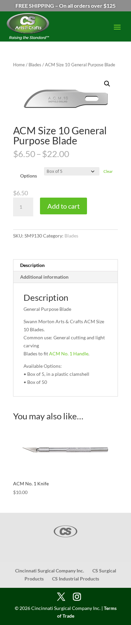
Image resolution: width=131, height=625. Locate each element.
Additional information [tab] (44, 277)
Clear (108, 171)
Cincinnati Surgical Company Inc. (49, 570)
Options (28, 176)
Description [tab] (32, 265)
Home (19, 64)
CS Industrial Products (75, 578)
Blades (35, 64)
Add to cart (63, 206)
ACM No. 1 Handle (68, 353)
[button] (107, 84)
